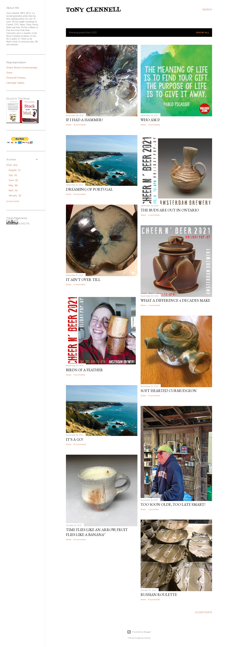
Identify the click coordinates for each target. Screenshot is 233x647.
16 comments (80, 124)
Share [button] (68, 124)
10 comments (80, 444)
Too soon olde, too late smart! (173, 504)
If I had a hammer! (84, 119)
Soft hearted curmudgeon (169, 390)
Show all (202, 32)
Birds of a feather (84, 369)
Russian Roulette (159, 594)
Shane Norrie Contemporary (21, 67)
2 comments (154, 124)
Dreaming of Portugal (89, 189)
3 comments (79, 375)
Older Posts (203, 612)
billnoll (147, 638)
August (14, 170)
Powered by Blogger (141, 632)
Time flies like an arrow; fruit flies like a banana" (97, 532)
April (13, 190)
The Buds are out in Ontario (170, 210)
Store (9, 72)
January (14, 195)
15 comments (80, 194)
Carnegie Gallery (15, 82)
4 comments (79, 284)
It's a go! (74, 439)
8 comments (154, 599)
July (12, 175)
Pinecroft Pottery (16, 77)
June (13, 180)
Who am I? (150, 119)
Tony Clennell (93, 10)
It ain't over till (83, 279)
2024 (11, 165)
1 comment (153, 509)
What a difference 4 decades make (175, 300)
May (13, 185)
